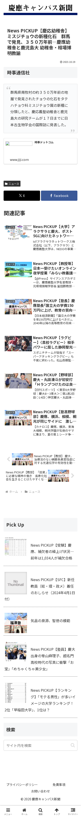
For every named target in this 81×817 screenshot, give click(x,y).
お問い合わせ (40, 791)
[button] (73, 745)
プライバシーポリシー (22, 784)
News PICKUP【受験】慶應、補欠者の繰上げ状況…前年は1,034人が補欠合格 (52, 551)
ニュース (14, 183)
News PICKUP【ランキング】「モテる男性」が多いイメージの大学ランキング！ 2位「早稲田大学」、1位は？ (40, 699)
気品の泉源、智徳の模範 (50, 620)
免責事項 (59, 784)
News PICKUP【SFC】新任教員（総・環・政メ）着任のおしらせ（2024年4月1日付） (39, 589)
